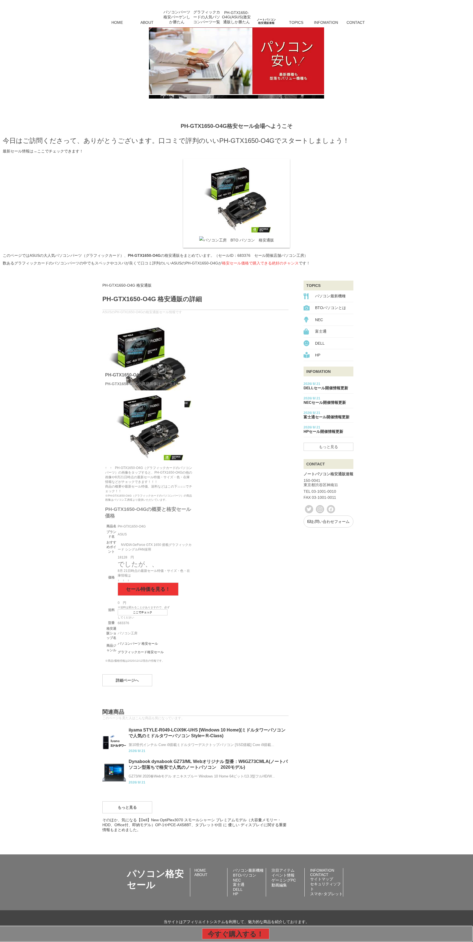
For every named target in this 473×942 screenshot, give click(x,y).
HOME (117, 22)
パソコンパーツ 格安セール (138, 644)
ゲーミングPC (284, 880)
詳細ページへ (127, 680)
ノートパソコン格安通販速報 (266, 21)
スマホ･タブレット (326, 894)
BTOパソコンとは (330, 308)
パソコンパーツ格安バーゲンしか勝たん (176, 17)
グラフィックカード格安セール (141, 652)
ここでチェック (142, 612)
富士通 (321, 331)
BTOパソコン (244, 875)
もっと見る (127, 807)
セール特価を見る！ (148, 589)
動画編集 (279, 885)
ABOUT (147, 22)
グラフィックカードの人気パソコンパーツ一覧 (206, 17)
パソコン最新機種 (330, 296)
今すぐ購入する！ (236, 934)
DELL (320, 343)
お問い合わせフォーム (330, 521)
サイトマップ (321, 879)
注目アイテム (283, 870)
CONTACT (356, 22)
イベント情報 (283, 875)
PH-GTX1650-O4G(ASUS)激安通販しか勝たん (236, 17)
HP (317, 355)
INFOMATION (326, 22)
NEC (319, 320)
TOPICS (296, 22)
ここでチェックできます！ (60, 151)
